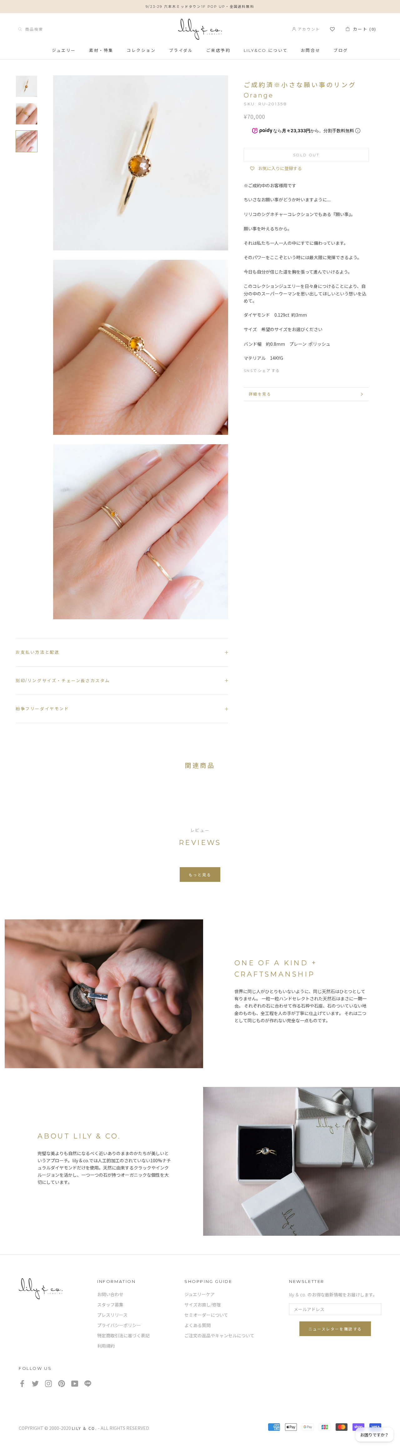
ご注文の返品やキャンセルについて (219, 1336)
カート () (363, 29)
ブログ (340, 50)
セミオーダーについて (206, 1315)
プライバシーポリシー (119, 1325)
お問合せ (310, 50)
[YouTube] (74, 1383)
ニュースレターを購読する (335, 1329)
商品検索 (32, 29)
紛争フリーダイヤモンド (42, 708)
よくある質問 (197, 1325)
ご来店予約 (218, 50)
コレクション (141, 50)
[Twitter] (299, 369)
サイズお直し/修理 (202, 1305)
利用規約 (106, 1346)
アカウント (308, 29)
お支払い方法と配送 (37, 652)
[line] (87, 1383)
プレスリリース (112, 1315)
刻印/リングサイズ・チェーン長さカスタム (63, 680)
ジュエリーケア (199, 1294)
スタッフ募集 (110, 1305)
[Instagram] (48, 1383)
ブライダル (181, 50)
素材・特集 (101, 50)
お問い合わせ (110, 1294)
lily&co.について (266, 50)
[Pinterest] (310, 369)
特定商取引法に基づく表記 (123, 1336)
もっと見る (200, 874)
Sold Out (306, 155)
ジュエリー (64, 50)
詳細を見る (260, 394)
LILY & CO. (84, 1428)
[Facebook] (287, 369)
